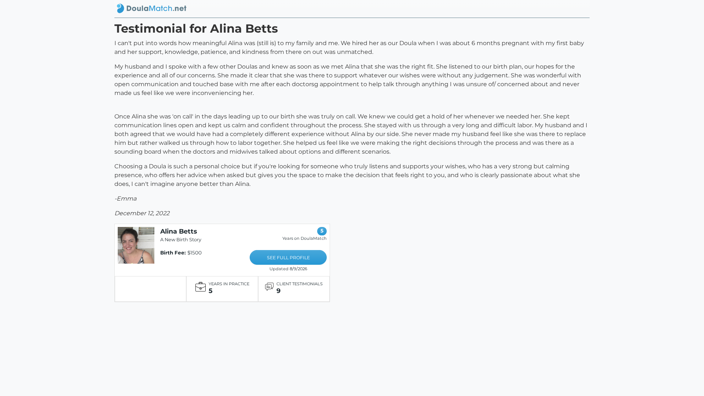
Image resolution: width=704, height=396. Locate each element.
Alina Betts (178, 231)
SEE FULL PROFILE (288, 257)
